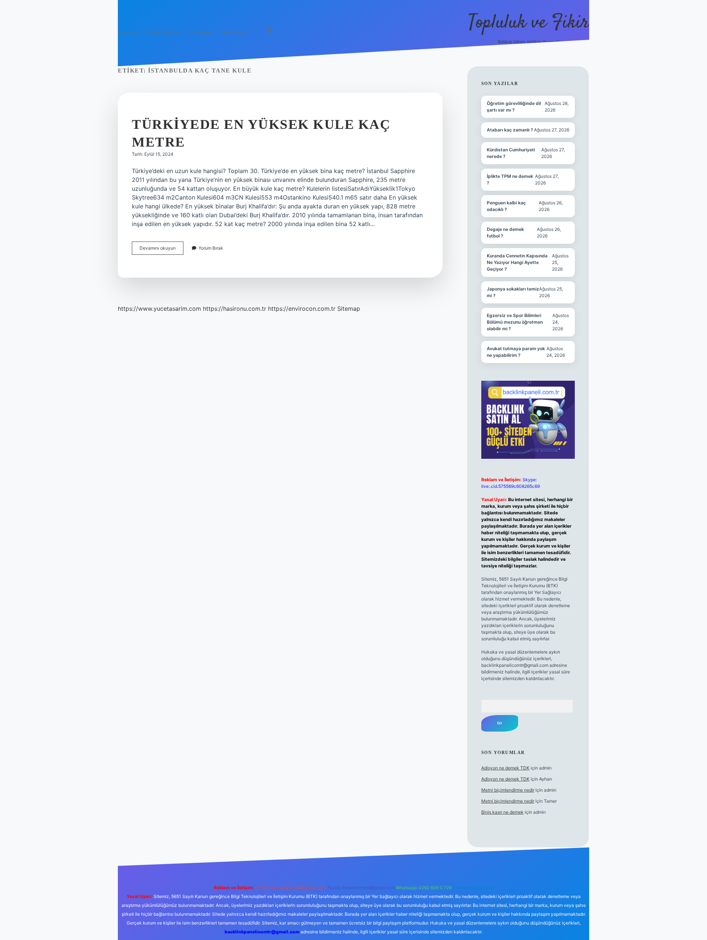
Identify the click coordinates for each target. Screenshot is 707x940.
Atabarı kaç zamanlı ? (510, 130)
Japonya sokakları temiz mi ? (513, 292)
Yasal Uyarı (201, 32)
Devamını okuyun (161, 250)
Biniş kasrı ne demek (502, 812)
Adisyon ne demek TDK (505, 768)
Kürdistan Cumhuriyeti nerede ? (511, 153)
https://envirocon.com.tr (301, 308)
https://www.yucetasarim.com (159, 308)
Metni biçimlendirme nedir (507, 790)
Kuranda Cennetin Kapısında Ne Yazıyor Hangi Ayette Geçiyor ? (517, 262)
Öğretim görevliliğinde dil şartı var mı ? (514, 107)
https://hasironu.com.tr (234, 308)
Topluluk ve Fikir (528, 23)
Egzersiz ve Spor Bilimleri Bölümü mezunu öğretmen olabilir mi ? (515, 322)
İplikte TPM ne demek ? (510, 179)
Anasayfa (127, 32)
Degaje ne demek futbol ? (505, 232)
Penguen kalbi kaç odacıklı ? (506, 206)
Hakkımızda (234, 32)
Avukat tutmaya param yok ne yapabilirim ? (516, 352)
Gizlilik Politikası (163, 32)
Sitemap (348, 308)
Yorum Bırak (210, 248)
